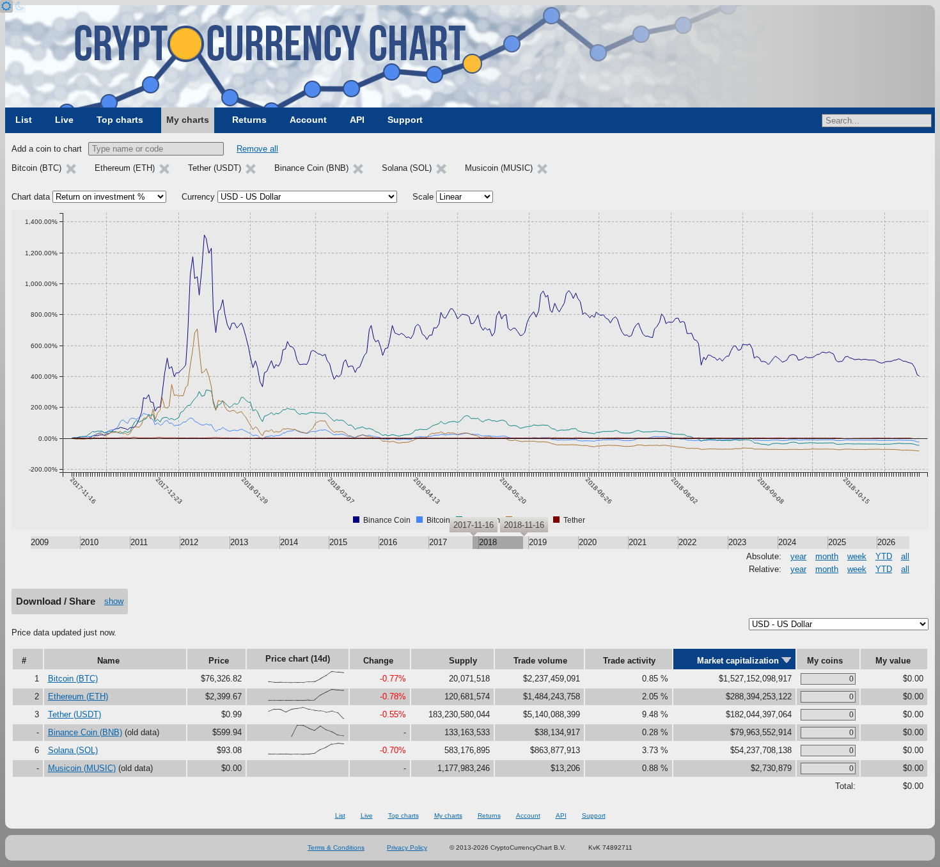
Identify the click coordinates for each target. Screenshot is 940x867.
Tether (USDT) (74, 714)
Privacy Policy (407, 847)
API (357, 120)
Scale (423, 197)
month (826, 556)
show (113, 601)
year (798, 556)
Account (308, 120)
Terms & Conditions (336, 847)
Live (64, 120)
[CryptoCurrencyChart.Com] (470, 56)
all (905, 556)
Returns (249, 120)
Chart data (31, 197)
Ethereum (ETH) (78, 696)
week (856, 556)
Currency (198, 197)
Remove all (257, 149)
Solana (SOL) (73, 750)
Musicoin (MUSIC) (82, 768)
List (23, 120)
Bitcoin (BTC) (73, 678)
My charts (187, 120)
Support (405, 120)
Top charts (120, 120)
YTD (883, 556)
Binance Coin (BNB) (85, 732)
